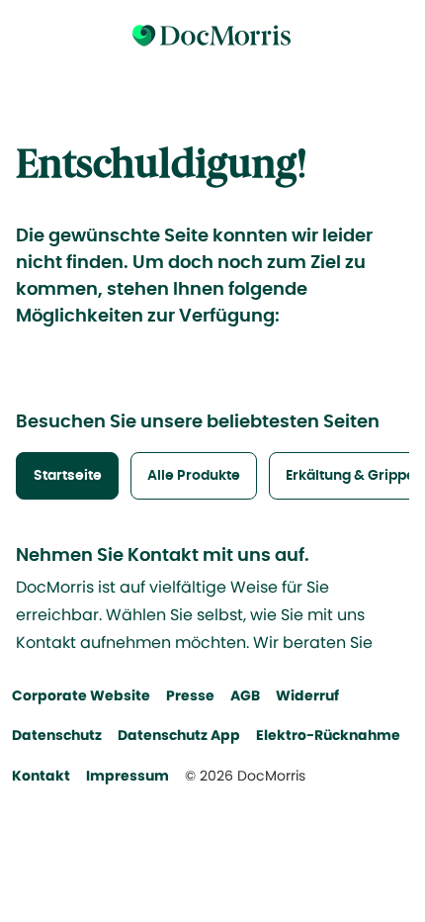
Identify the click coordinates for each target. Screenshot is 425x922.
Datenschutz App (179, 735)
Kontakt (41, 775)
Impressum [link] (127, 775)
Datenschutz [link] (57, 735)
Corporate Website (81, 695)
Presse (190, 695)
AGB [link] (245, 695)
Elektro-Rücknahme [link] (328, 735)
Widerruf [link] (307, 695)
